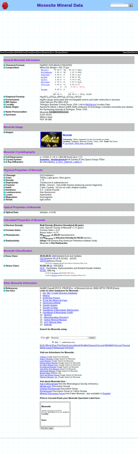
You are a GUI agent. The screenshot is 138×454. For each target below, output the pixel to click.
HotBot (85, 345)
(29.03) (43, 258)
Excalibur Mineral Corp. (49, 365)
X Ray (29, 52)
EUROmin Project (51, 298)
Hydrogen (45, 75)
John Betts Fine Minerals (50, 369)
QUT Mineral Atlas (53, 322)
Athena (46, 295)
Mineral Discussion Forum (52, 393)
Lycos (101, 345)
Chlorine (45, 85)
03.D (42, 268)
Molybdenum (46, 72)
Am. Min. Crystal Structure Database (60, 293)
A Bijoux (43, 357)
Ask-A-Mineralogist (49, 384)
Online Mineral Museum (55, 320)
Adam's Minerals (46, 359)
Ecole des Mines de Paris (55, 300)
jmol (13, 52)
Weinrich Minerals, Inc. (49, 377)
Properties (46, 52)
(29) (54, 256)
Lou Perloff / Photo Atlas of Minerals (79, 143)
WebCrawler (46, 348)
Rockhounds (46, 391)
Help (130, 52)
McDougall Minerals (48, 371)
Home (3, 52)
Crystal (8, 52)
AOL (42, 345)
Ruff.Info (48, 325)
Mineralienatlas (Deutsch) (56, 317)
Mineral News (45, 373)
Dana (34, 52)
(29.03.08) (45, 261)
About (135, 52)
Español (107, 393)
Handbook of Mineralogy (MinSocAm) (61, 310)
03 (51, 266)
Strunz (39, 52)
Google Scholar (50, 308)
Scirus (118, 345)
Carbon (44, 77)
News (125, 52)
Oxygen (44, 90)
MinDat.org (90, 104)
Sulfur (44, 80)
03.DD (43, 270)
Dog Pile (56, 345)
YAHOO (69, 348)
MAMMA (109, 345)
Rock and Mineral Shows (50, 375)
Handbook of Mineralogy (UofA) (58, 312)
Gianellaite (55, 273)
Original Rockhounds (50, 389)
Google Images (50, 305)
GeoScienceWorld (51, 303)
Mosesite (67, 135)
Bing (48, 345)
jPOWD (18, 52)
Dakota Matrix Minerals (49, 363)
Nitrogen (45, 82)
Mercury (45, 70)
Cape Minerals (46, 361)
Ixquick (93, 345)
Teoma (126, 345)
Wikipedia (59, 348)
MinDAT (48, 315)
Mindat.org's (45, 386)
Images (59, 52)
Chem (24, 52)
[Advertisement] (69, 31)
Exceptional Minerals (48, 367)
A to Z (53, 52)
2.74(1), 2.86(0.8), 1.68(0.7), (69, 162)
